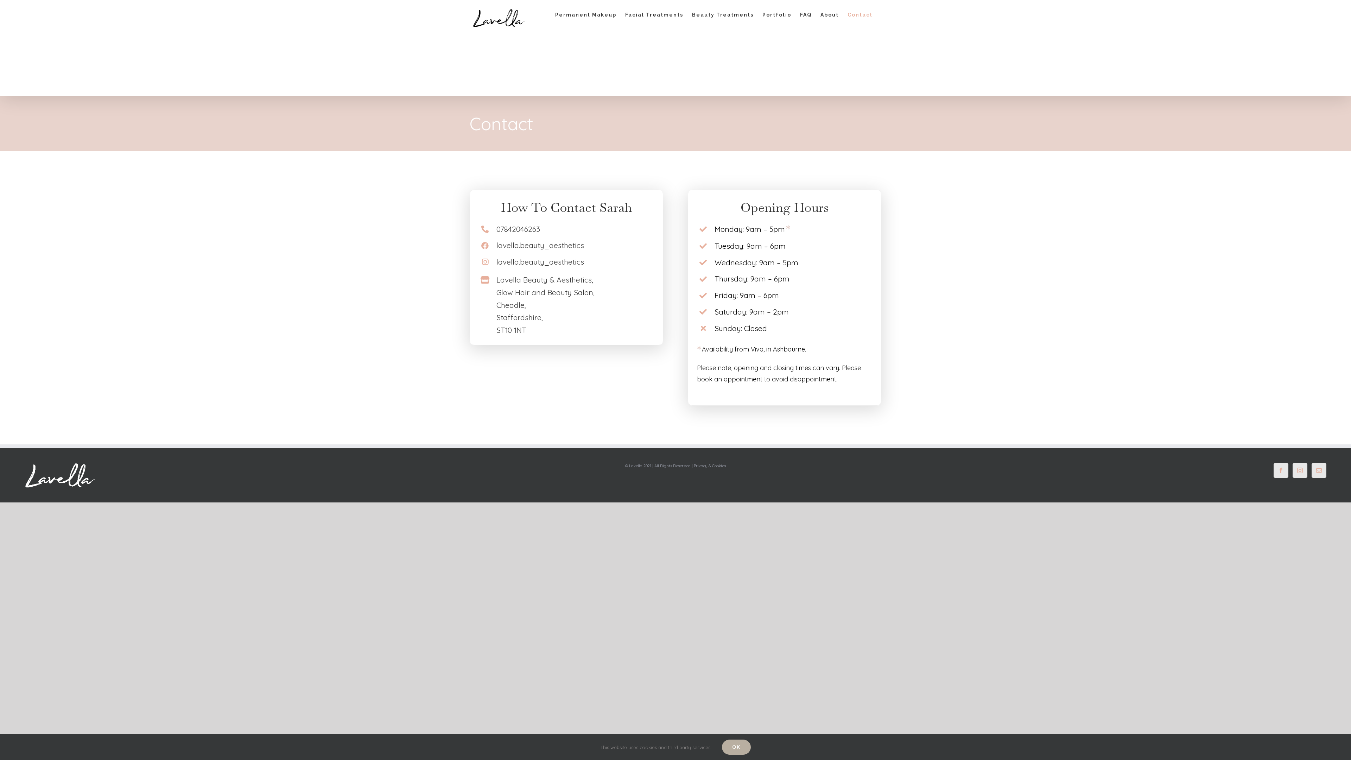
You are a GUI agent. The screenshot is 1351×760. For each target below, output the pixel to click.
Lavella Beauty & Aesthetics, (544, 279)
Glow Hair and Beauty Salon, (545, 292)
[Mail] (1319, 470)
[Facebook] (1281, 470)
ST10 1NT (511, 330)
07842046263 (518, 229)
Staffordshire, (519, 317)
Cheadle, (511, 305)
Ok (736, 747)
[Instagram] (1300, 470)
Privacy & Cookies (710, 465)
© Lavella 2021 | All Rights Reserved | (659, 465)
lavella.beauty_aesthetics (540, 245)
